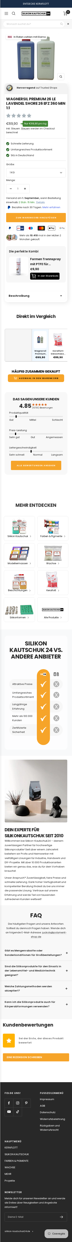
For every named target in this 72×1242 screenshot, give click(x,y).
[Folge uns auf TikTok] (17, 1111)
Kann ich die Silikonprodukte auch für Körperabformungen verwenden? (30, 1004)
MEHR (8, 1174)
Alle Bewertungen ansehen (36, 465)
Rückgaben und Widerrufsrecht (50, 1128)
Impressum (47, 1099)
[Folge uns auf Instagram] (17, 1103)
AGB (42, 1106)
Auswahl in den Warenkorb (38, 378)
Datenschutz (47, 1112)
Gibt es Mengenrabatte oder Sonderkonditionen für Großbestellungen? (33, 953)
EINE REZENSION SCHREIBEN (24, 1057)
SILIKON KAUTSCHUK (17, 1154)
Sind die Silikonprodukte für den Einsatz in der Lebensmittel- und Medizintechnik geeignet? (33, 971)
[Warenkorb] (65, 13)
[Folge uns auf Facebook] (9, 1103)
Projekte (10, 1180)
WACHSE (10, 1167)
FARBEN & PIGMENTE (17, 1161)
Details (40, 202)
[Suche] (13, 13)
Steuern (25, 128)
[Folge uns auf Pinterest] (26, 1103)
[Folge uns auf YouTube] (9, 1111)
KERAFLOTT (11, 1147)
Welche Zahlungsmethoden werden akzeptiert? (28, 988)
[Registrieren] (61, 1217)
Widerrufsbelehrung (52, 1119)
